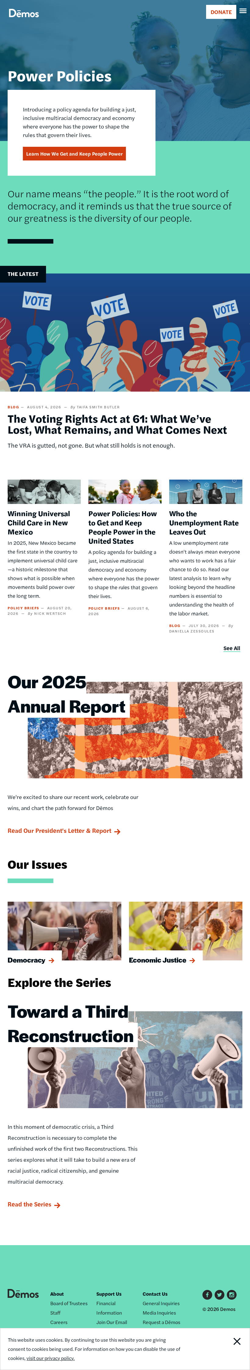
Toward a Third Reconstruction (71, 1022)
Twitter (219, 1295)
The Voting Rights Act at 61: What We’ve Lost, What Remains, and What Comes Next (117, 423)
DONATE (221, 12)
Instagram (232, 1295)
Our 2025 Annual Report (67, 693)
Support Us (109, 1293)
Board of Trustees (69, 1303)
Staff (55, 1312)
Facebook (207, 1295)
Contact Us (155, 1293)
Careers (58, 1322)
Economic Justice (157, 960)
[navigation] (243, 11)
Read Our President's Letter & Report (59, 830)
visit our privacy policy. (51, 1357)
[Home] (24, 19)
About (57, 1293)
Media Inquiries (159, 1312)
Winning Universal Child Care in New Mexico (39, 522)
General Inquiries (161, 1303)
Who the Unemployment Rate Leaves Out (204, 522)
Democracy (26, 960)
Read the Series (29, 1203)
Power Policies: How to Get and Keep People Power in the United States (122, 527)
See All (231, 648)
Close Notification (225, 1349)
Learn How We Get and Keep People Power (74, 153)
